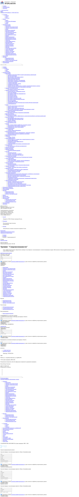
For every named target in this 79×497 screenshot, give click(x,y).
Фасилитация (6, 198)
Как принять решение (12, 95)
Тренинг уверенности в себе (14, 171)
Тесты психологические (8, 433)
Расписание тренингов (8, 187)
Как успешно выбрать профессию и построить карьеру (19, 124)
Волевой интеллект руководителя (15, 182)
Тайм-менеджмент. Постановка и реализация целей (19, 143)
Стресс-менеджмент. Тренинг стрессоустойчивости (19, 160)
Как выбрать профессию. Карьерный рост (17, 93)
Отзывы (7, 15)
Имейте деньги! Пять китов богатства (16, 108)
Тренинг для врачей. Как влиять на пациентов (17, 167)
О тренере (5, 14)
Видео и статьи (6, 197)
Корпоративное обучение (10, 39)
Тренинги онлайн (6, 24)
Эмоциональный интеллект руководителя (17, 186)
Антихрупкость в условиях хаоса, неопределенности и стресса (21, 139)
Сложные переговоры (12, 82)
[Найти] (22, 377)
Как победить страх (12, 94)
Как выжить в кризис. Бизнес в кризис (16, 89)
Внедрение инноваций (10, 30)
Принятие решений (9, 45)
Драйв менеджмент (12, 159)
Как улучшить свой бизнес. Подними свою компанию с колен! (21, 109)
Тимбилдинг (10, 129)
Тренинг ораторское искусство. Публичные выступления (20, 157)
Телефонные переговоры (13, 84)
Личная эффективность (10, 41)
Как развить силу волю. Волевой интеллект (17, 183)
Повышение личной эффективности (15, 141)
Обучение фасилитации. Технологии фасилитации (18, 164)
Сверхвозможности (12, 103)
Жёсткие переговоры (12, 75)
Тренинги (5, 381)
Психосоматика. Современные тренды (16, 161)
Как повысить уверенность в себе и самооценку (18, 169)
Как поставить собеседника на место (15, 76)
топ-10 (4, 216)
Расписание (5, 55)
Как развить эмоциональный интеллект (16, 99)
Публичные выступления (10, 48)
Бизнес (6, 29)
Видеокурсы (5, 196)
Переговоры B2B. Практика (14, 79)
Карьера (7, 35)
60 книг (4, 226)
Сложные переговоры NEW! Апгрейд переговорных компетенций (22, 74)
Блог (4, 435)
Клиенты (7, 18)
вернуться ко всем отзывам (6, 253)
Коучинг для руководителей (11, 60)
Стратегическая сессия (10, 200)
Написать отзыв (3, 240)
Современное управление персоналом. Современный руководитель (22, 178)
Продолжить (3, 264)
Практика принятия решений (14, 150)
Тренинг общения (11, 120)
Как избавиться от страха (10, 34)
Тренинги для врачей (9, 51)
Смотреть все (3, 326)
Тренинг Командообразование (14, 130)
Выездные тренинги (9, 31)
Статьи (6, 22)
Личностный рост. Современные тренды (16, 91)
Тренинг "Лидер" (11, 137)
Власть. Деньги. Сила (12, 107)
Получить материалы (5, 321)
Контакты (5, 8)
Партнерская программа (8, 439)
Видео (6, 23)
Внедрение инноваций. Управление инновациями (18, 112)
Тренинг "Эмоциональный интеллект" (16, 181)
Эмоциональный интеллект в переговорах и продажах (19, 86)
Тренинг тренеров (9, 50)
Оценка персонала (9, 44)
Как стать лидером (12, 100)
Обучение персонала (9, 43)
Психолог (5, 221)
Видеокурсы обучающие (10, 21)
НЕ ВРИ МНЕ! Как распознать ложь (15, 119)
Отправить (3, 262)
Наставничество (8, 42)
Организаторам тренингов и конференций (12, 428)
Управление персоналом (10, 53)
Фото (6, 16)
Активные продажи (12, 152)
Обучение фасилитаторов (10, 199)
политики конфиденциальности (18, 261)
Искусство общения (9, 33)
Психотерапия (6, 62)
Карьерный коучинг (9, 58)
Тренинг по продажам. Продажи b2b (15, 154)
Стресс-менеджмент (9, 49)
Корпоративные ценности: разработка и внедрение (18, 133)
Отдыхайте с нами (7, 438)
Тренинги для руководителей (11, 26)
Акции (4, 434)
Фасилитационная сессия (10, 201)
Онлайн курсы (6, 430)
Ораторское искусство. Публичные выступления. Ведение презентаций (23, 102)
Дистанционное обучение (10, 32)
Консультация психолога (8, 61)
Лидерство (7, 40)
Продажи (7, 46)
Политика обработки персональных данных (9, 379)
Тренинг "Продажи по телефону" (15, 153)
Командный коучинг (9, 59)
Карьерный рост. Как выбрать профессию (16, 125)
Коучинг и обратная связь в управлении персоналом (19, 176)
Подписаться (3, 344)
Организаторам (6, 7)
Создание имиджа (11, 142)
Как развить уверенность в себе (14, 98)
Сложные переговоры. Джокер (14, 83)
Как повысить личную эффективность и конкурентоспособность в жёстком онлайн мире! (27, 115)
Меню (1, 11)
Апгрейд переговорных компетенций (16, 105)
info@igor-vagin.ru (6, 351)
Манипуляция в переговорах (14, 78)
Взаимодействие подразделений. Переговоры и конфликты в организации (23, 173)
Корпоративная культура (10, 38)
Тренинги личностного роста (11, 28)
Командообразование (9, 36)
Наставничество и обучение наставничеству (17, 146)
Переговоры (8, 25)
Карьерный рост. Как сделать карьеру (16, 127)
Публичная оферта (4, 378)
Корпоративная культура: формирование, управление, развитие (21, 132)
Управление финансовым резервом (15, 110)
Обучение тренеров (12, 163)
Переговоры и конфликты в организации (16, 81)
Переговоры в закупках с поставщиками (16, 80)
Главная (4, 5)
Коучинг (5, 56)
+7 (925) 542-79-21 (4, 10)
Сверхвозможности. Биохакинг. (14, 170)
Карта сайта (5, 441)
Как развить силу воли (12, 97)
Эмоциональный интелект (11, 54)
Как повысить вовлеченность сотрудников (17, 174)
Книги (4, 19)
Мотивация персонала (12, 177)
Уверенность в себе (9, 52)
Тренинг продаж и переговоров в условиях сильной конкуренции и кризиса (24, 85)
